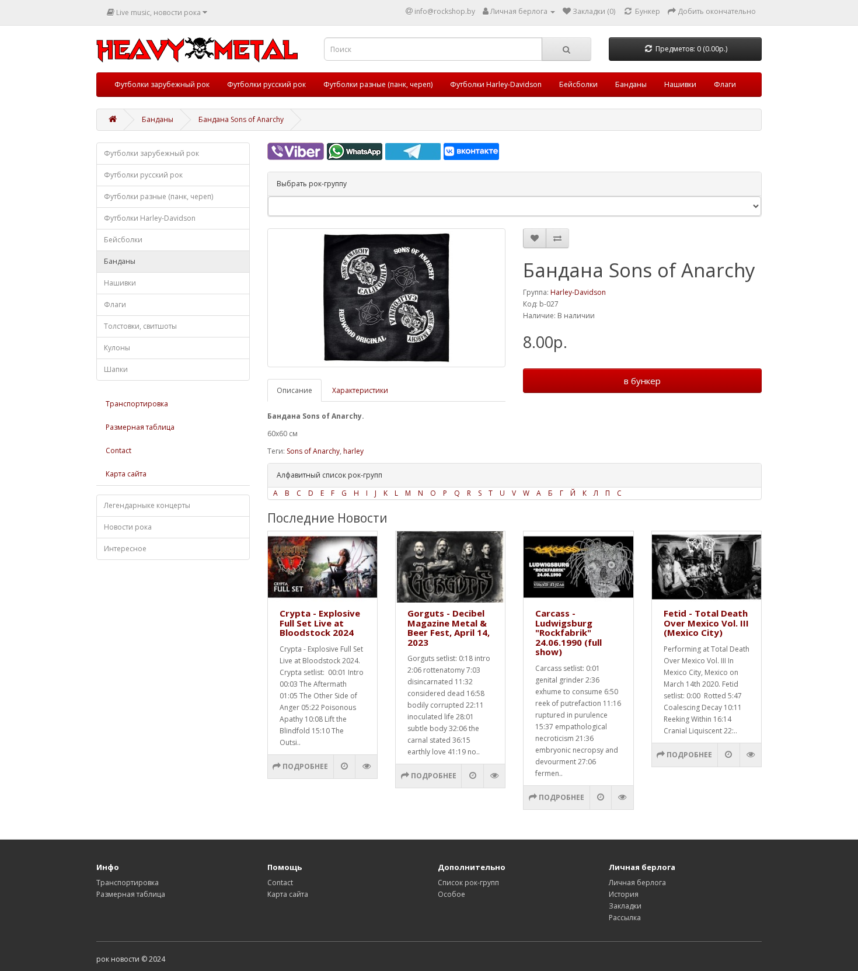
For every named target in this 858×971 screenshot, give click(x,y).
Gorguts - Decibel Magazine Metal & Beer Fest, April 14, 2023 (448, 627)
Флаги (725, 84)
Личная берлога (637, 883)
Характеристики (360, 390)
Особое (451, 894)
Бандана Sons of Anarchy (241, 119)
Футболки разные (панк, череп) (378, 84)
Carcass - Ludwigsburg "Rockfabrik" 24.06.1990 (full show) (568, 632)
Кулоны (117, 348)
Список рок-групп (468, 883)
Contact (118, 450)
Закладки (625, 906)
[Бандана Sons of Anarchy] (386, 297)
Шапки (116, 369)
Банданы (631, 84)
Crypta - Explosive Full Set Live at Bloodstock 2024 (320, 622)
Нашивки (680, 84)
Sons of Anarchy (313, 451)
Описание (294, 390)
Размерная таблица (140, 427)
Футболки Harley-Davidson (496, 84)
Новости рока (128, 527)
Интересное (125, 549)
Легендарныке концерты (147, 505)
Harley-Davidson (578, 292)
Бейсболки (578, 84)
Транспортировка (137, 404)
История (624, 894)
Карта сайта (126, 474)
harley (353, 451)
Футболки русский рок (266, 84)
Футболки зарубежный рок (162, 84)
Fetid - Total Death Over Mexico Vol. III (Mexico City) (706, 622)
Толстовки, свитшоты (140, 326)
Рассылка (625, 918)
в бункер (642, 381)
